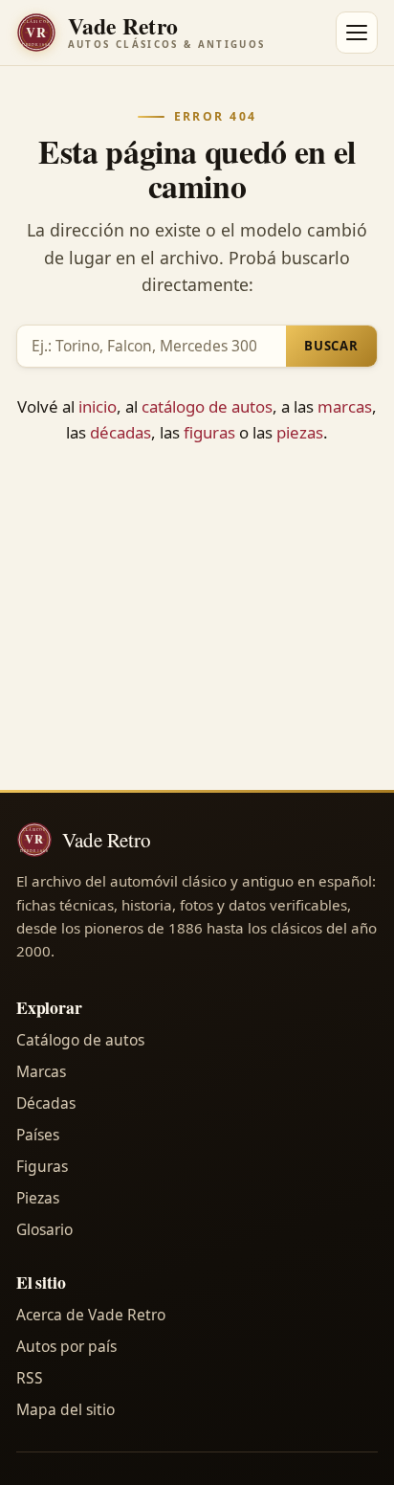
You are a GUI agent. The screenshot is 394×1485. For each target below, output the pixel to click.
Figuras (42, 1166)
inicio (97, 406)
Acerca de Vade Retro (90, 1314)
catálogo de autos (207, 406)
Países (37, 1134)
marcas (344, 406)
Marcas (41, 1071)
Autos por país (66, 1346)
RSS (29, 1377)
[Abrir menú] (357, 32)
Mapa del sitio (65, 1409)
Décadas (46, 1103)
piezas (299, 432)
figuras (209, 432)
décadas (120, 432)
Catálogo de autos (80, 1039)
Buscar (331, 345)
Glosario (44, 1229)
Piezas (37, 1197)
